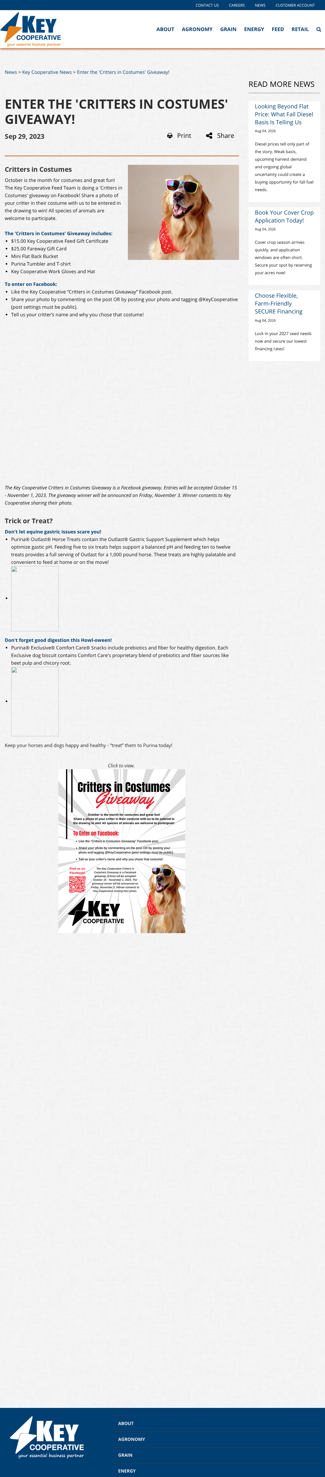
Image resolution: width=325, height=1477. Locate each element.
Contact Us (207, 5)
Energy (254, 29)
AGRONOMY (131, 1439)
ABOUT (126, 1424)
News (260, 5)
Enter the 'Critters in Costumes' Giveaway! (123, 72)
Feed (278, 29)
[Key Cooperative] (32, 29)
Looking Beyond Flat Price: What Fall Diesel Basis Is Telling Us (284, 114)
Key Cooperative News (47, 72)
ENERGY (127, 1471)
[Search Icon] (318, 29)
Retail (300, 29)
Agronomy (197, 29)
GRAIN (125, 1455)
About (165, 29)
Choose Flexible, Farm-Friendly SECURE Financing (278, 303)
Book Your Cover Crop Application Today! (284, 216)
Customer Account (295, 5)
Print (184, 135)
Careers (237, 5)
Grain (228, 29)
